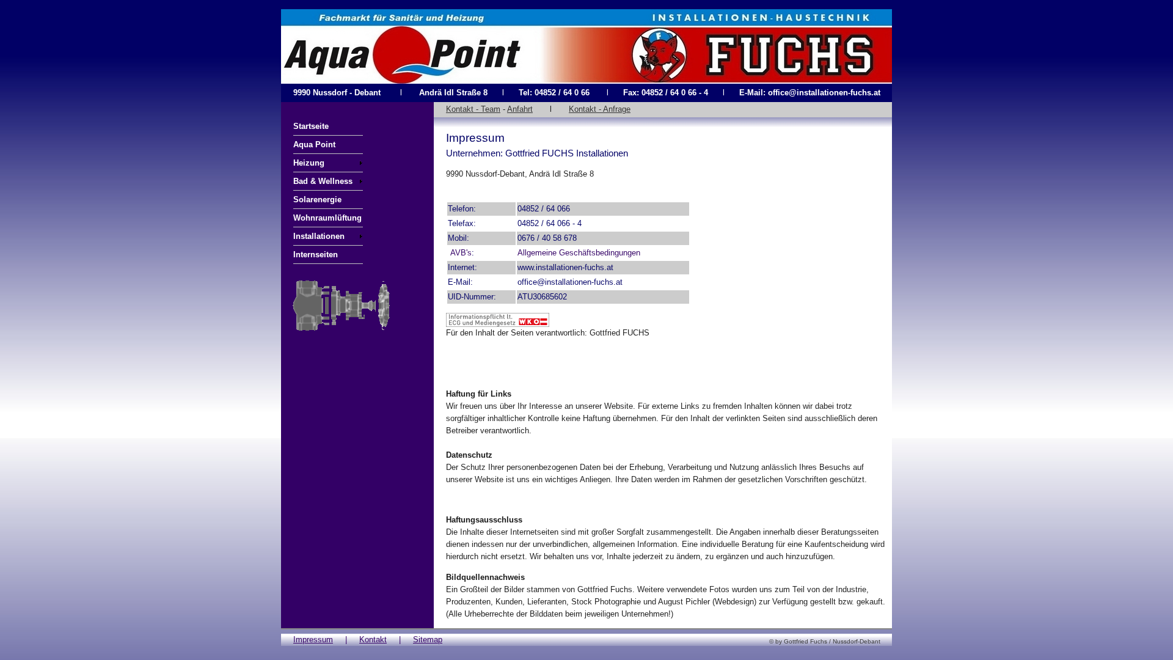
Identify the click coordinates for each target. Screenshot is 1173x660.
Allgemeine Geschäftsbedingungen (578, 252)
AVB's (461, 252)
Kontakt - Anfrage (599, 109)
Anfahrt (520, 109)
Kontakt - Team (473, 109)
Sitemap (427, 639)
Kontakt (373, 639)
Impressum (313, 639)
